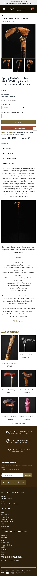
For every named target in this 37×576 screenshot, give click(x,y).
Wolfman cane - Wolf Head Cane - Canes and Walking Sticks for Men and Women (27, 355)
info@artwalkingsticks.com (10, 504)
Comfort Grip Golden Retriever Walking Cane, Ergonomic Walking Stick (27, 390)
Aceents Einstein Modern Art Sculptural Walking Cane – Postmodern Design (27, 416)
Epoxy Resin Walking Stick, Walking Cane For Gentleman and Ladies (16, 81)
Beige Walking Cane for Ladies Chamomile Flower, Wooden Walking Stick (9, 363)
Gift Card (4, 524)
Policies (3, 547)
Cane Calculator (6, 545)
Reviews (4, 538)
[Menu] (4, 9)
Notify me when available (18, 128)
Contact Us (5, 526)
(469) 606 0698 (19, 3)
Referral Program (7, 521)
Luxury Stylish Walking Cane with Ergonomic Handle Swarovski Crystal (9, 390)
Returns (3, 552)
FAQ (2, 540)
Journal (3, 529)
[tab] (5, 143)
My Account (5, 515)
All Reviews (18, 321)
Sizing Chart (5, 543)
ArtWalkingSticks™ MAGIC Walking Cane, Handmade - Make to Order (9, 416)
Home (3, 15)
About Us (4, 535)
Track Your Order (7, 519)
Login (3, 512)
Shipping (4, 549)
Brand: (3, 100)
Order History (5, 517)
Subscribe (27, 475)
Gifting (3, 554)
